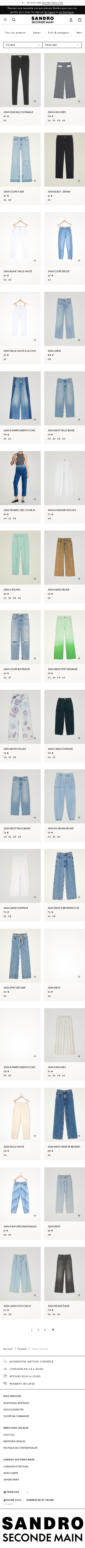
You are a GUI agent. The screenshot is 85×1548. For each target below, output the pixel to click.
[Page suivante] (53, 1329)
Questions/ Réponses (16, 1403)
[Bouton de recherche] (14, 20)
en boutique (66, 12)
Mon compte (10, 1473)
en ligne (49, 12)
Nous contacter (13, 1409)
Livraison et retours (15, 1466)
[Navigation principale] (5, 20)
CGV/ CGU (9, 1435)
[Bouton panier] (79, 20)
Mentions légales (14, 1441)
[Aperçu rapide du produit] (35, 101)
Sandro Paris (11, 1479)
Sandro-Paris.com (52, 3)
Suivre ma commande (16, 1416)
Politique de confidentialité (20, 1448)
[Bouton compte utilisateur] (71, 20)
